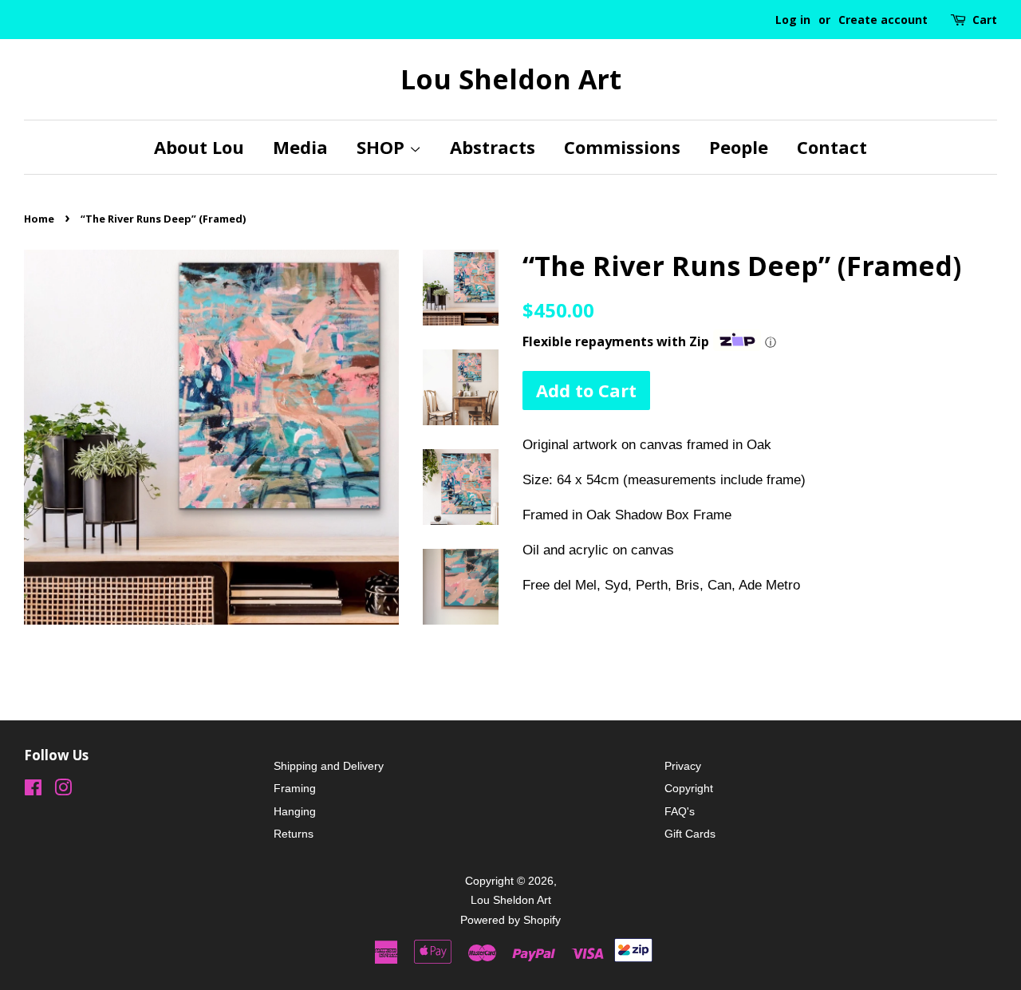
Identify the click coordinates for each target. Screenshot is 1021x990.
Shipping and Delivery (329, 765)
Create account (883, 19)
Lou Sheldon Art (510, 79)
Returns (293, 833)
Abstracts (492, 147)
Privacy (682, 765)
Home (39, 218)
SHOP (383, 147)
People (738, 147)
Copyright (688, 788)
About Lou (199, 147)
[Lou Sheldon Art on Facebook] (33, 790)
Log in (792, 19)
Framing (295, 788)
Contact (832, 147)
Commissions (622, 147)
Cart (984, 19)
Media (300, 147)
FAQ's (679, 811)
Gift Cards (689, 833)
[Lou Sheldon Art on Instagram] (63, 790)
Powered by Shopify (510, 919)
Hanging (295, 811)
